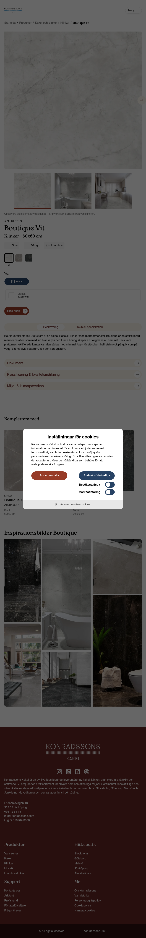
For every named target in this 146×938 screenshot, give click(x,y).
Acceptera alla (49, 475)
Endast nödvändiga (97, 475)
